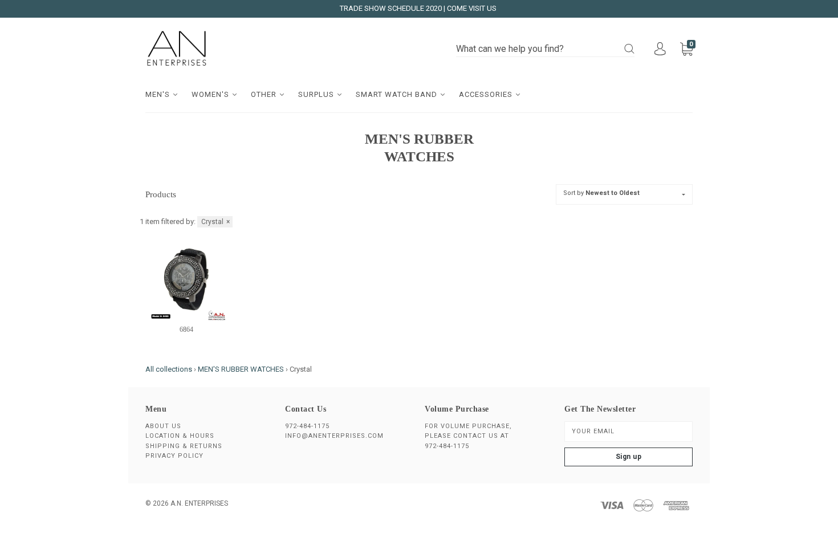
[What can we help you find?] (545, 49)
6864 (186, 329)
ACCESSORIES (487, 94)
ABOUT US (163, 426)
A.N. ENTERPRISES (199, 503)
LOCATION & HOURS (179, 436)
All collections (168, 369)
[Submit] (629, 49)
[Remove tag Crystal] (215, 221)
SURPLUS (317, 94)
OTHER (265, 94)
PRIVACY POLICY (174, 455)
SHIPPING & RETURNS (183, 446)
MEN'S (158, 94)
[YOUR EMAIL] (628, 431)
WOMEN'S (211, 94)
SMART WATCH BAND (398, 94)
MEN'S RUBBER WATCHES (241, 369)
